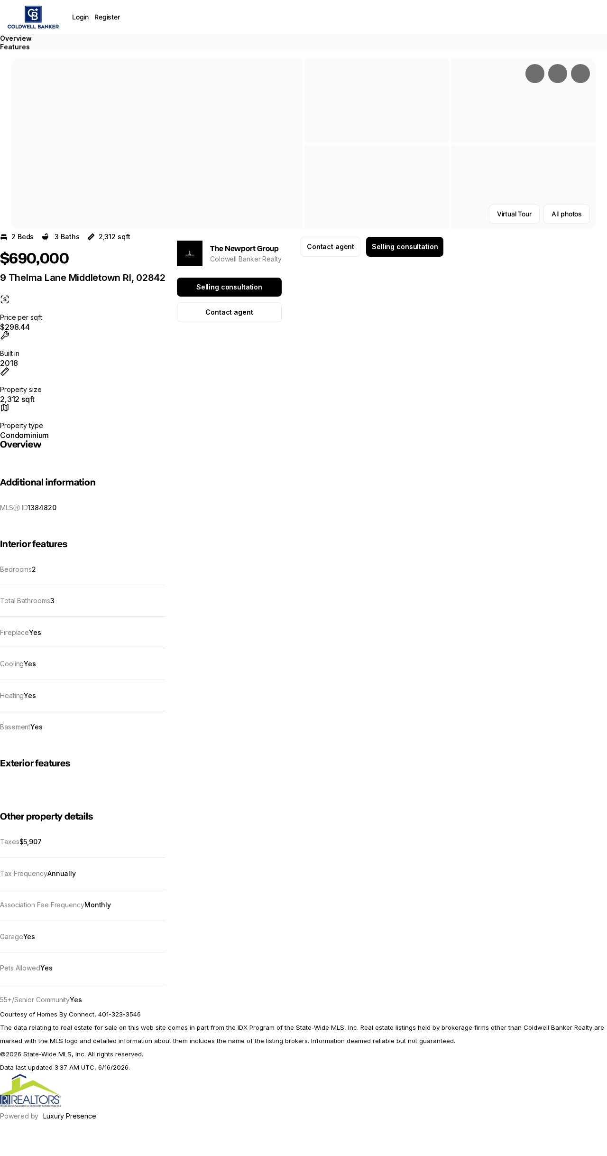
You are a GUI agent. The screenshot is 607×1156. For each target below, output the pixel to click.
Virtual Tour (514, 214)
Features (15, 47)
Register (107, 17)
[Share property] (580, 73)
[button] (157, 143)
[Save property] (557, 73)
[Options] (534, 73)
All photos (567, 214)
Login (80, 17)
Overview (16, 38)
